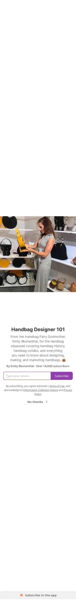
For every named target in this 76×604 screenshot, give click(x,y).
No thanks (35, 402)
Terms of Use (57, 386)
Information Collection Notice (40, 390)
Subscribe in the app (41, 595)
